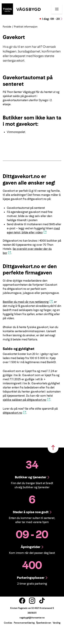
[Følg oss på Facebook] (22, 601)
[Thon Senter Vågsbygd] (21, 8)
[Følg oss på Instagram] (32, 601)
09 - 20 (51, 19)
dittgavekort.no (12, 412)
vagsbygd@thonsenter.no (32, 617)
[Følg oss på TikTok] (42, 601)
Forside (7, 26)
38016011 (32, 613)
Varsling (56, 623)
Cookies (8, 623)
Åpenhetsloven (43, 623)
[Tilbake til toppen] (53, 447)
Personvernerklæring (24, 623)
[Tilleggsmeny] (56, 9)
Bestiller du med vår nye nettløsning (26, 301)
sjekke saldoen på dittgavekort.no (24, 399)
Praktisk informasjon (25, 26)
